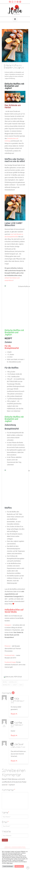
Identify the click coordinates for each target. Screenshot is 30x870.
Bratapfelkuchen (13, 682)
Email (5, 821)
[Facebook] (10, 2)
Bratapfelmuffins (6, 684)
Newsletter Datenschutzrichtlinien (15, 847)
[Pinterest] (17, 2)
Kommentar (8, 789)
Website (6, 831)
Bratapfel (5, 682)
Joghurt (15, 684)
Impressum (8, 846)
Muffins (21, 684)
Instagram (8, 625)
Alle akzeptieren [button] (19, 866)
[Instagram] (15, 2)
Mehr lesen (10, 863)
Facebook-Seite (10, 655)
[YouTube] (12, 2)
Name (5, 812)
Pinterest (7, 646)
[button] (15, 19)
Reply (13, 714)
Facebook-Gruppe (10, 662)
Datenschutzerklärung (18, 846)
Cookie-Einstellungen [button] (8, 866)
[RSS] (20, 2)
